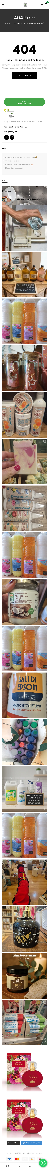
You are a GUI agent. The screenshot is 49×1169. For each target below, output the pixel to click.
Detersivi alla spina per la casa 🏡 (19, 164)
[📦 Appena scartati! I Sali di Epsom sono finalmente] (24, 695)
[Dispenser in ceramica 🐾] (24, 929)
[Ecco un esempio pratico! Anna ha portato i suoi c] (24, 742)
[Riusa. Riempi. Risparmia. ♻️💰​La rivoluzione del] (24, 321)
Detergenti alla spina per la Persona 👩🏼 (21, 157)
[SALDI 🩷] (24, 1022)
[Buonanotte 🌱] (24, 976)
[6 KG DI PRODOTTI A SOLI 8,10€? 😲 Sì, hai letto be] (24, 555)
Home (7, 23)
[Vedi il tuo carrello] (46, 4)
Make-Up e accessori (14, 168)
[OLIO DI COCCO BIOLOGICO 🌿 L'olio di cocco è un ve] (24, 602)
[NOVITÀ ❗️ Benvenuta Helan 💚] (24, 1069)
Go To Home (24, 75)
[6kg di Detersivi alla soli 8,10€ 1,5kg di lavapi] (24, 789)
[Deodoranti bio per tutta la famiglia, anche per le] (24, 508)
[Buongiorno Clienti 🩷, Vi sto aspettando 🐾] (24, 882)
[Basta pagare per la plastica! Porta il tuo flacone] (24, 648)
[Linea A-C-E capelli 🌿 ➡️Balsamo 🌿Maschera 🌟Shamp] (24, 415)
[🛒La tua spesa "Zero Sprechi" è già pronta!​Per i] (24, 274)
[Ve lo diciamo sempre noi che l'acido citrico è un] (24, 228)
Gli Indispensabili (12, 161)
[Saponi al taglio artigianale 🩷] (24, 461)
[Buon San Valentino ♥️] (24, 368)
